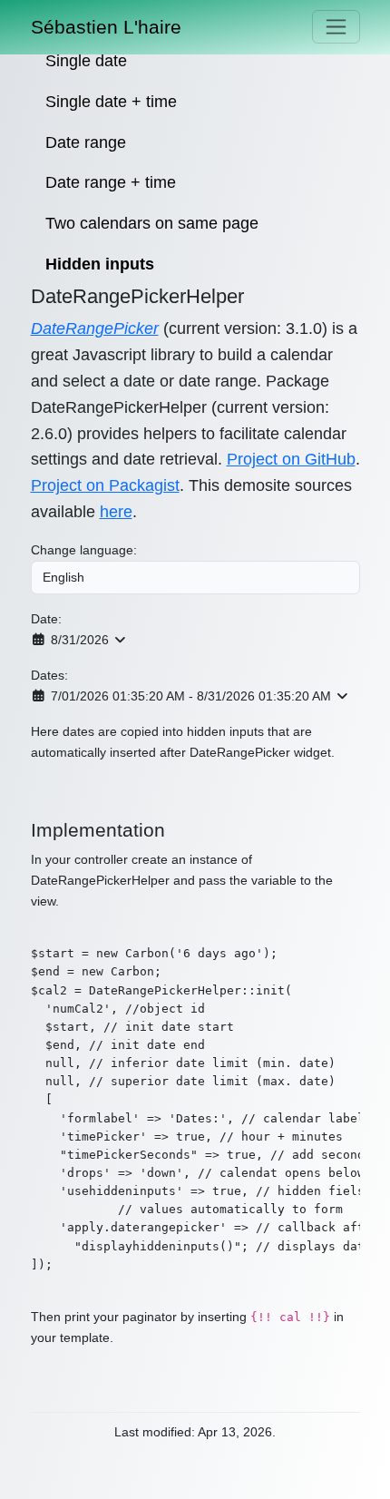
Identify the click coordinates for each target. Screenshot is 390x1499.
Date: (46, 619)
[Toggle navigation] (336, 27)
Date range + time (110, 182)
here (116, 512)
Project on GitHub (291, 459)
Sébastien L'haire (106, 26)
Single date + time (111, 102)
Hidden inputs (99, 264)
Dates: (49, 675)
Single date (86, 61)
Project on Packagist (105, 485)
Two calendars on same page (151, 223)
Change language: (84, 550)
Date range (85, 142)
